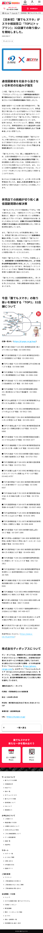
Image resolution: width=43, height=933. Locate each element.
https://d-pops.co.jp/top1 (25, 341)
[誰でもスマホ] (11, 2)
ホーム (7, 13)
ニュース (14, 13)
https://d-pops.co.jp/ (16, 717)
